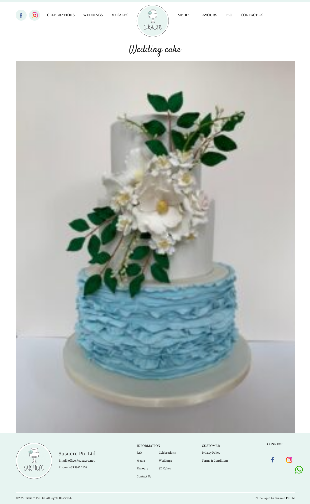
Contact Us (252, 15)
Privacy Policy (211, 453)
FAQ (228, 15)
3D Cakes (119, 15)
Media (184, 15)
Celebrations (61, 15)
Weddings (93, 15)
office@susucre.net (81, 461)
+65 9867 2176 (78, 467)
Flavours (207, 15)
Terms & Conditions (215, 461)
